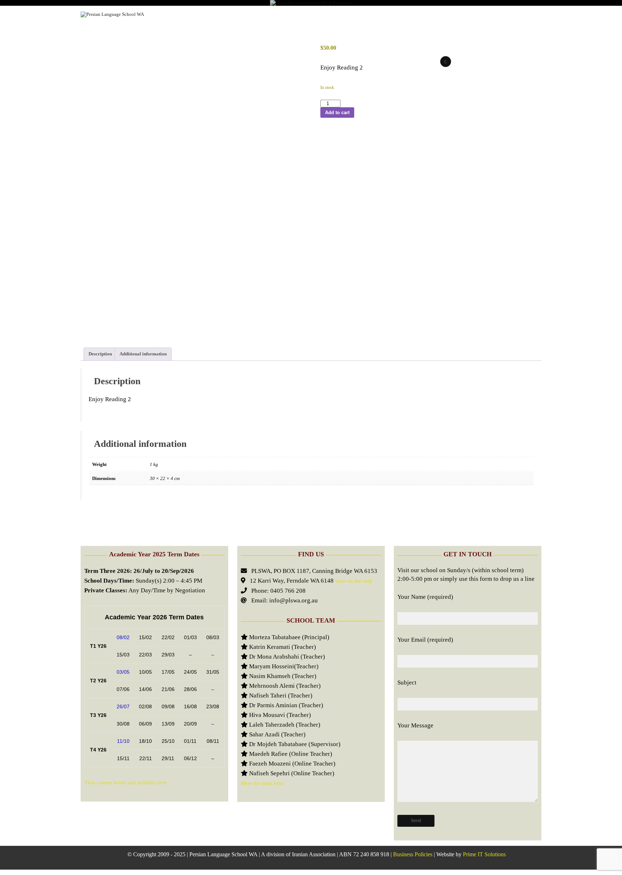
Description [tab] (100, 353)
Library (332, 14)
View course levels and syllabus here (125, 782)
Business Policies (412, 854)
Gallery (369, 14)
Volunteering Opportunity (460, 14)
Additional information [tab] (143, 353)
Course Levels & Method (224, 14)
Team (402, 14)
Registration (290, 14)
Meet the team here (262, 783)
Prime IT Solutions (484, 854)
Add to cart (337, 112)
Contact (522, 14)
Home (169, 14)
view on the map (353, 581)
